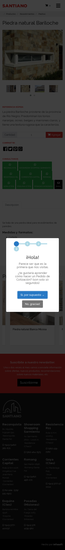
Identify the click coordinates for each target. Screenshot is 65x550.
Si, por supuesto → (32, 294)
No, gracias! (32, 304)
